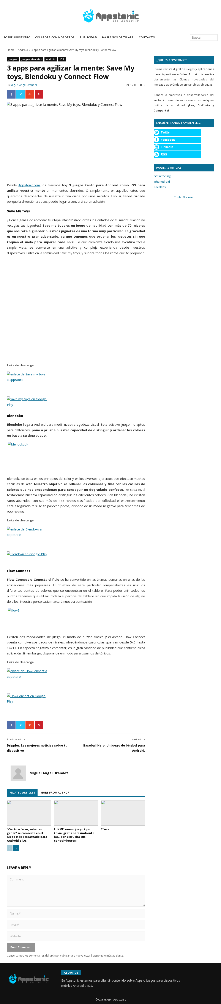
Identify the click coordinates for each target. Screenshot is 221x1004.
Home (10, 50)
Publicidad (88, 37)
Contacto (147, 37)
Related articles (22, 792)
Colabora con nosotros (55, 37)
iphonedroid (162, 182)
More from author (55, 792)
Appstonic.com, (29, 185)
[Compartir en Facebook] (11, 94)
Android (23, 50)
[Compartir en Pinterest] (39, 94)
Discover (188, 197)
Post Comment (21, 947)
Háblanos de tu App (118, 37)
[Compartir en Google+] (29, 94)
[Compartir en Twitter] (20, 94)
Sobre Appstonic (16, 37)
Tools (177, 197)
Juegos (13, 59)
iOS (62, 59)
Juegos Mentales (32, 59)
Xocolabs (160, 187)
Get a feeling (162, 176)
